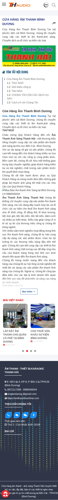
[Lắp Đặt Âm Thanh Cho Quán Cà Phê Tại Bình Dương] (15, 316)
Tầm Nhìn (17, 91)
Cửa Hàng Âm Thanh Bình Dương (25, 79)
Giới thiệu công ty (21, 87)
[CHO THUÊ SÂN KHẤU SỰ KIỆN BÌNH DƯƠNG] (43, 316)
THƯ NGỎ (17, 83)
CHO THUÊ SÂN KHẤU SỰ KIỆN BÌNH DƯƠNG (40, 334)
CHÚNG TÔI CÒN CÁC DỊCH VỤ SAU (28, 97)
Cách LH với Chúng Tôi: (25, 102)
